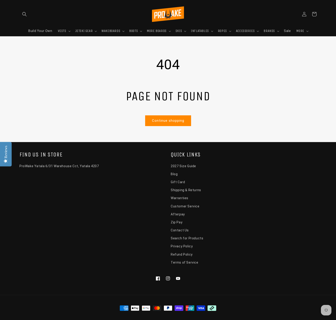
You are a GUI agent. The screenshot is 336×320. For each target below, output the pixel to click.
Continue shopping (168, 121)
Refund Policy (182, 254)
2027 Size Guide (183, 166)
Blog (174, 174)
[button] (24, 14)
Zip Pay (176, 222)
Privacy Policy (182, 246)
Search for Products (187, 238)
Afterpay (178, 214)
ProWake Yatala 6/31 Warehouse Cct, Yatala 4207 (59, 166)
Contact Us (180, 230)
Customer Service (185, 206)
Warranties (179, 198)
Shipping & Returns (186, 190)
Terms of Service (184, 262)
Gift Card (178, 182)
